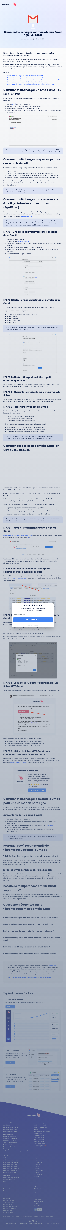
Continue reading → (33, 625)
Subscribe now (33, 620)
